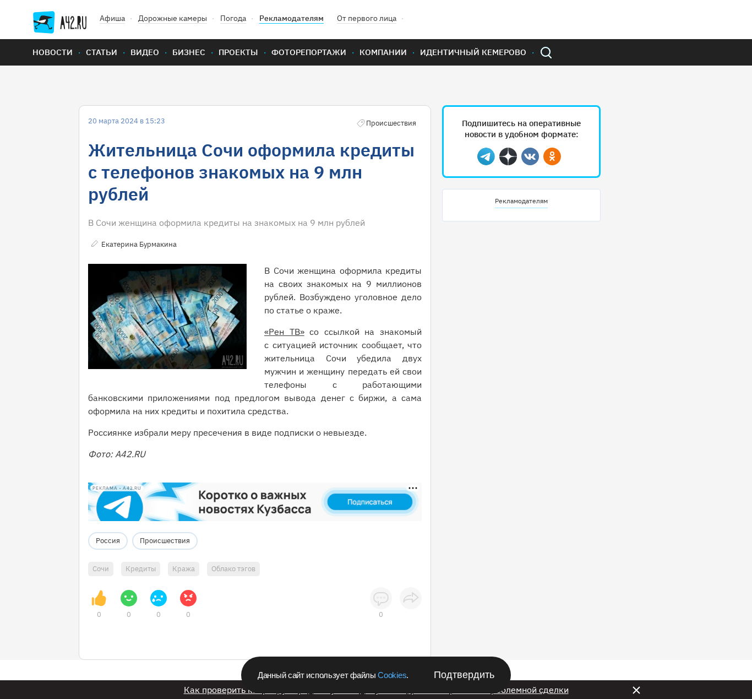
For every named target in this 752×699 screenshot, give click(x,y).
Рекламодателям (291, 18)
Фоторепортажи (308, 52)
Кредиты (141, 568)
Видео (144, 52)
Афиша (112, 18)
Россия (108, 540)
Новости (52, 52)
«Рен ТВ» (284, 331)
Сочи (100, 568)
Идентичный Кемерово (473, 52)
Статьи (101, 52)
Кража (183, 568)
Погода (233, 18)
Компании (383, 52)
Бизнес (188, 52)
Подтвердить (464, 674)
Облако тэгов (233, 568)
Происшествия (165, 540)
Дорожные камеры (172, 18)
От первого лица (366, 18)
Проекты (238, 52)
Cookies (392, 675)
